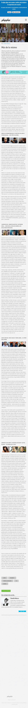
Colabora (14, 702)
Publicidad (4, 702)
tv (16, 580)
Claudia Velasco (6, 43)
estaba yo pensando (7, 580)
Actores (4, 583)
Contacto (9, 702)
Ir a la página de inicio (8, 21)
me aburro (12, 578)
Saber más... (22, 611)
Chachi (9, 12)
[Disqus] (14, 636)
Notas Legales (19, 702)
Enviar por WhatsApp (7, 590)
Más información (16, 12)
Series (4, 578)
